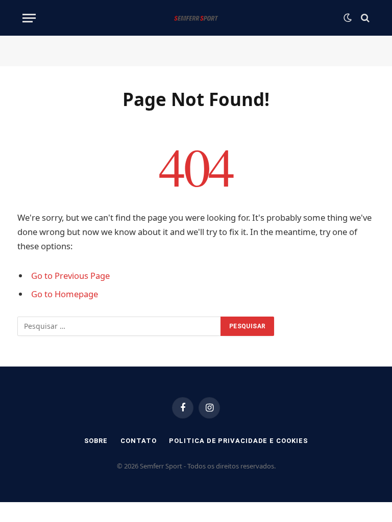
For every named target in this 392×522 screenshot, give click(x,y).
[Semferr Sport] (195, 18)
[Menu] (29, 18)
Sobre (96, 441)
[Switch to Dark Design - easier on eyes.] (347, 17)
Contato (138, 441)
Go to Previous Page (70, 275)
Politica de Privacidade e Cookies (238, 441)
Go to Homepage (64, 294)
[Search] (364, 18)
